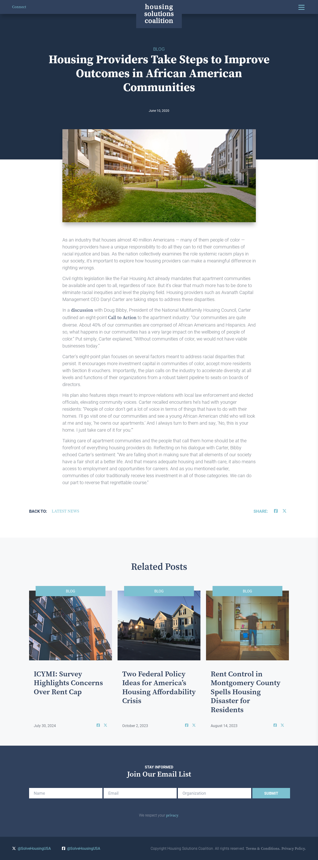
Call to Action (122, 317)
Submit (271, 793)
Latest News (65, 511)
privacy (172, 815)
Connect (19, 6)
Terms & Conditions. (263, 848)
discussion (82, 310)
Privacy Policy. (293, 848)
